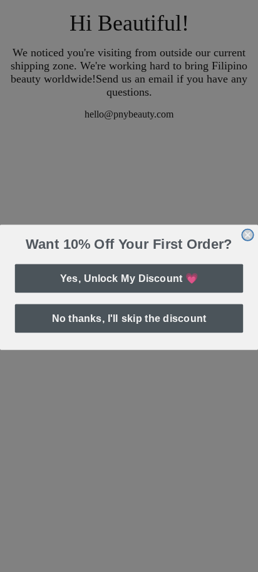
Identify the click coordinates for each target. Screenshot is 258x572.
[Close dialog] (247, 233)
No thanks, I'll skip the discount (129, 317)
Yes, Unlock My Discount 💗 (129, 277)
